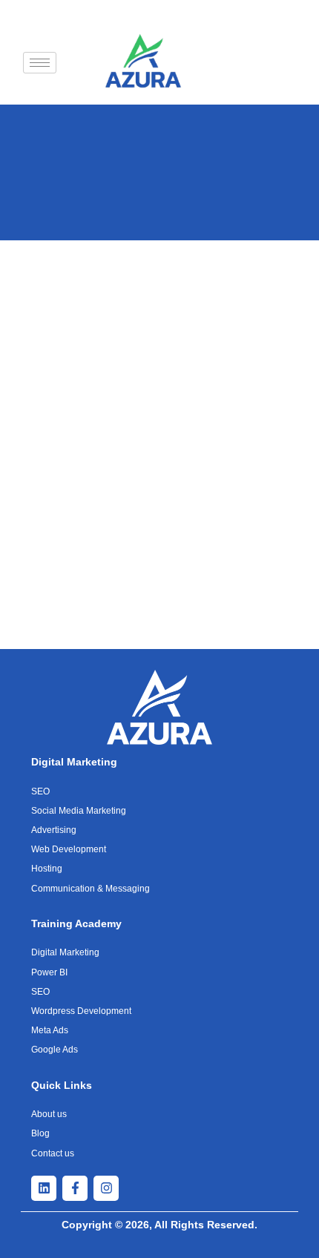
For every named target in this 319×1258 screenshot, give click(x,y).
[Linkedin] (43, 1188)
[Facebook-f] (75, 1188)
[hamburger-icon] (39, 62)
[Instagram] (106, 1188)
